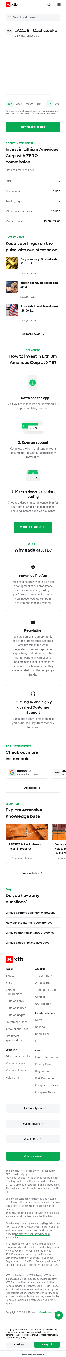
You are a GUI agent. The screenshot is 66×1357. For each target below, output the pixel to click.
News (38, 1020)
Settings (19, 1344)
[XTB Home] (10, 4)
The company (44, 975)
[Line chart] (49, 103)
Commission (13, 191)
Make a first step (33, 527)
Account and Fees (17, 1029)
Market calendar (16, 1070)
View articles (30, 873)
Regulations (42, 1071)
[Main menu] (59, 4)
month (29, 104)
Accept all (47, 1344)
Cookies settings (48, 1312)
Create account (33, 1156)
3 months (42, 104)
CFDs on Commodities (14, 992)
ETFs (9, 982)
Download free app (33, 127)
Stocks (10, 975)
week (19, 104)
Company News (45, 1092)
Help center (13, 1077)
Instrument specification (14, 1038)
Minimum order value (19, 211)
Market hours (14, 221)
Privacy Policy (44, 1064)
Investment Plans (16, 1022)
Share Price (42, 1034)
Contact (40, 996)
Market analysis (16, 1063)
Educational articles (18, 1056)
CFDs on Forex (15, 1001)
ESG (37, 1041)
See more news (31, 334)
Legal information (46, 1057)
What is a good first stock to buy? (27, 942)
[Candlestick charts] (56, 103)
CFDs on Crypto (15, 1015)
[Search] (49, 4)
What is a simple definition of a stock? (30, 912)
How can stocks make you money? (29, 922)
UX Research (43, 1003)
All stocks (30, 787)
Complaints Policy (46, 1085)
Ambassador (43, 982)
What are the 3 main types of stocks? (30, 932)
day (10, 104)
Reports (40, 1027)
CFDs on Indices (16, 1008)
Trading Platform (46, 989)
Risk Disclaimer (45, 1078)
